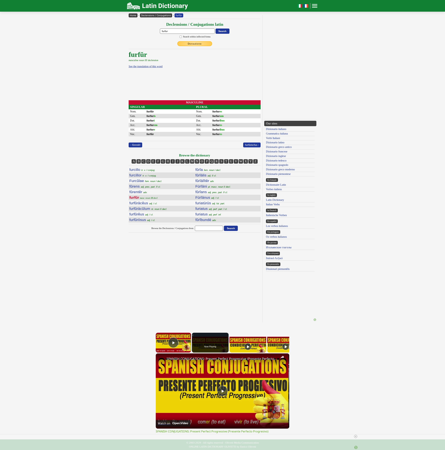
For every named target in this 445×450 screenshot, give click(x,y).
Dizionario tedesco (276, 160)
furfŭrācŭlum (148, 209)
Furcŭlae (145, 181)
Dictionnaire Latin (276, 184)
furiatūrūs (210, 203)
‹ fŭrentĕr (135, 144)
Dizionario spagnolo (277, 164)
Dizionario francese (276, 151)
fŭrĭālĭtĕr (204, 181)
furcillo (142, 170)
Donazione (195, 43)
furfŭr (179, 15)
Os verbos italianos (276, 236)
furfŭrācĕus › (252, 144)
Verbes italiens (274, 189)
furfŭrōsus (142, 220)
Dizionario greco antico (279, 146)
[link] (161, 359)
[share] (282, 357)
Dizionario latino (275, 142)
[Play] (247, 346)
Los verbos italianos (277, 225)
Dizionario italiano (276, 129)
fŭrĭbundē (205, 220)
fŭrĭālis (205, 175)
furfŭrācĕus (143, 203)
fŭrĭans (211, 192)
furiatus (211, 209)
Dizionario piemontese (278, 173)
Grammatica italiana (277, 133)
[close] (355, 436)
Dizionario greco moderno (280, 169)
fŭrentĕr (138, 192)
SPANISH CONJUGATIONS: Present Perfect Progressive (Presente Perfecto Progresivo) (222, 359)
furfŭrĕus (141, 214)
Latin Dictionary (275, 199)
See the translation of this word (146, 66)
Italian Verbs (273, 204)
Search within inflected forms (197, 36)
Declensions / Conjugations (156, 15)
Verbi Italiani (273, 138)
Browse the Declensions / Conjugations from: (172, 228)
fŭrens (145, 186)
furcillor (142, 175)
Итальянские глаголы (279, 247)
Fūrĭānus (207, 197)
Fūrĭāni (213, 186)
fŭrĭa (208, 170)
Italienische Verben (276, 215)
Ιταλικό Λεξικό (274, 258)
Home (133, 15)
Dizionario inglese (276, 156)
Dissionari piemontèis (278, 268)
